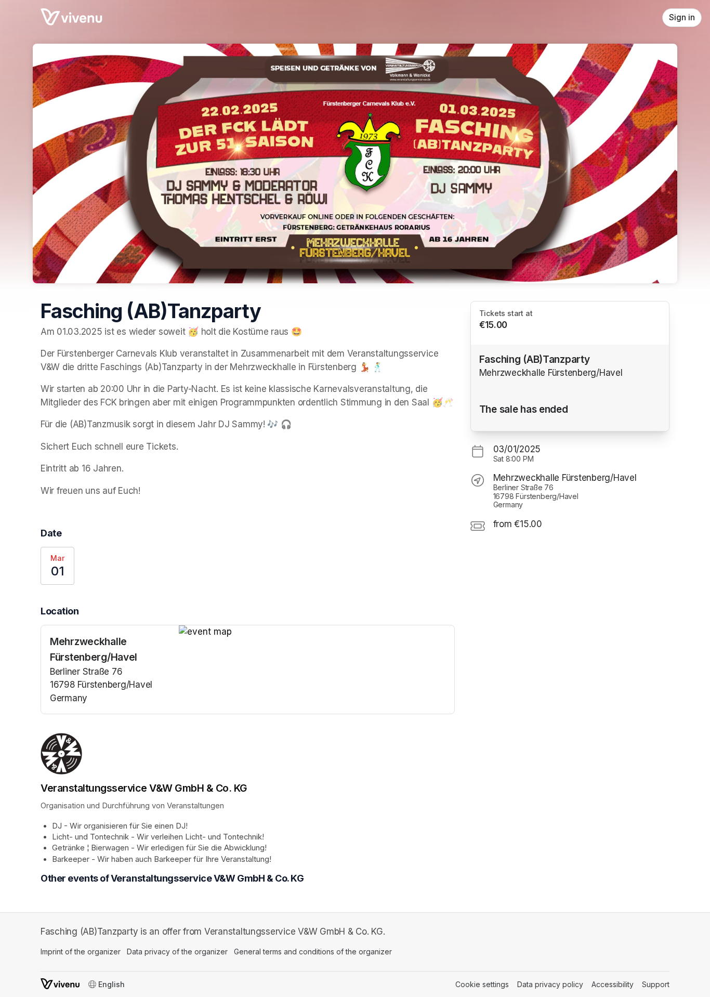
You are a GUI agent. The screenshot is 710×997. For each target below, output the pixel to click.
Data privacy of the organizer (177, 951)
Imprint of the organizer (81, 951)
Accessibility (612, 984)
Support (655, 984)
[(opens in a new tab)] (316, 632)
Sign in (682, 17)
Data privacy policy (550, 984)
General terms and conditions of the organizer (313, 951)
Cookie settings (482, 984)
